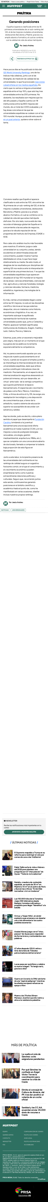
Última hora (39, 6)
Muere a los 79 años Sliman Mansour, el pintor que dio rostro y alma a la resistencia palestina (29, 997)
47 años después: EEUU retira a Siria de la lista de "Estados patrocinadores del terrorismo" (28, 950)
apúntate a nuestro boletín (24, 832)
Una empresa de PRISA (24, 1190)
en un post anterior (11, 119)
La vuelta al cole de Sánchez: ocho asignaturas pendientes (33, 1056)
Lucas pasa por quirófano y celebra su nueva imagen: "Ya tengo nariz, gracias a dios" (29, 966)
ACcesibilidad (29, 1144)
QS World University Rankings (16, 72)
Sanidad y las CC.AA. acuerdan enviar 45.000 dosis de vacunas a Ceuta (33, 1111)
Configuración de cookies (33, 1131)
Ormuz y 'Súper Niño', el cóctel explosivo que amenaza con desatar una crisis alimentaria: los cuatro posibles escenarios (30, 919)
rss (4, 1144)
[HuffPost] (10, 1125)
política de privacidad (32, 1141)
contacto (6, 1138)
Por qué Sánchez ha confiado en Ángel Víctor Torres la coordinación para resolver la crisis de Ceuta (31, 1075)
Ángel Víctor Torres (33, 1)
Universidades (18, 510)
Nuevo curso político (18, 1)
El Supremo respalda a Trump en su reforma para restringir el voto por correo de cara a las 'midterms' (29, 854)
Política (24, 13)
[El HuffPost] (14, 6)
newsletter (7, 1141)
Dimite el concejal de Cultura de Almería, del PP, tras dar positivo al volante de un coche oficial (33, 1094)
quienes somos (8, 1135)
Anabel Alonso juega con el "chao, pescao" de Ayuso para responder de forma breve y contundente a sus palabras (30, 934)
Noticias (5, 510)
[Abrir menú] (3, 6)
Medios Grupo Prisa (24, 1195)
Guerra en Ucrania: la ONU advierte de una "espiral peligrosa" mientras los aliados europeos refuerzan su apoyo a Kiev (29, 982)
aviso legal (28, 1138)
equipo (5, 1131)
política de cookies (31, 1135)
